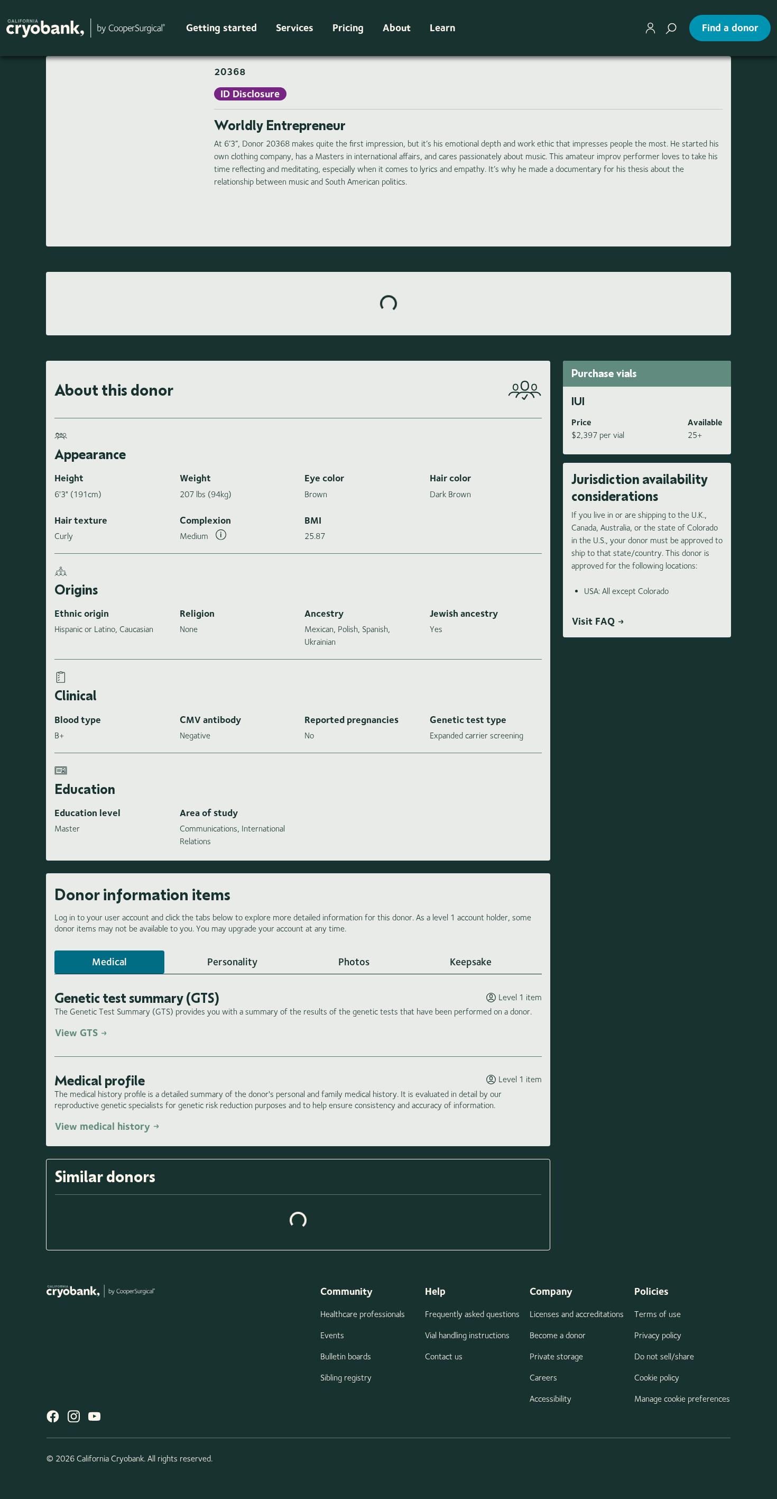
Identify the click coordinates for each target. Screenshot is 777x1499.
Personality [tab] (232, 962)
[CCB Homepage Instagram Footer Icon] (74, 1416)
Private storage (556, 1356)
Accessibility (550, 1399)
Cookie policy (656, 1378)
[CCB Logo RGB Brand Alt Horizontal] (85, 28)
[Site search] (671, 28)
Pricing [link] (348, 28)
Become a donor (558, 1335)
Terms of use (657, 1314)
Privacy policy (657, 1335)
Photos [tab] (353, 962)
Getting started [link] (221, 28)
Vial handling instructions (467, 1335)
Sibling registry (346, 1378)
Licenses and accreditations (577, 1314)
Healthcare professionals (362, 1314)
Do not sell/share (664, 1356)
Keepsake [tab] (471, 962)
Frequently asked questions (472, 1314)
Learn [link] (442, 28)
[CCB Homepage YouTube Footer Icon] (94, 1416)
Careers (543, 1378)
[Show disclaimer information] (221, 536)
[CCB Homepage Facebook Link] (53, 1416)
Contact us (443, 1356)
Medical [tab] (109, 962)
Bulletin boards (345, 1356)
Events (332, 1335)
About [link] (397, 28)
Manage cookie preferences (682, 1399)
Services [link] (294, 28)
